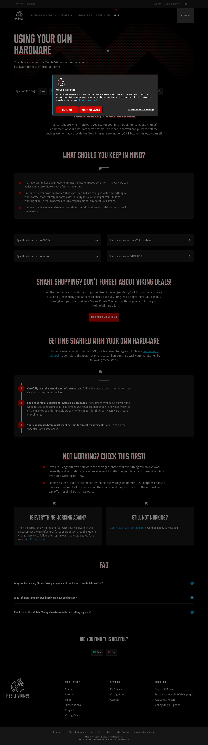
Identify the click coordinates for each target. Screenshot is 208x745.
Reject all (67, 109)
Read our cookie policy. (89, 100)
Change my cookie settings (141, 110)
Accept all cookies (91, 109)
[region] (105, 95)
